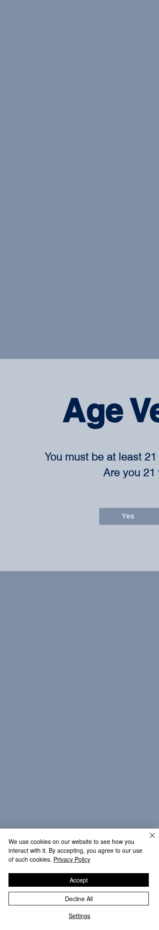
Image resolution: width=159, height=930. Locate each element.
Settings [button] (79, 915)
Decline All (79, 898)
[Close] (147, 840)
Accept (79, 880)
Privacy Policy (71, 859)
